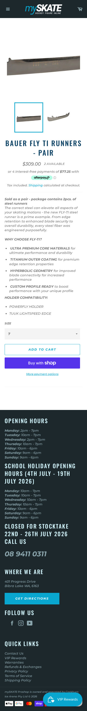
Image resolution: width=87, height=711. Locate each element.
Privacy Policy (16, 671)
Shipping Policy (18, 680)
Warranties (14, 662)
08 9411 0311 (26, 554)
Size (8, 323)
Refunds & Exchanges (23, 667)
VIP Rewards (15, 658)
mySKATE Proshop (17, 691)
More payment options (42, 374)
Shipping (36, 185)
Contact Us (14, 653)
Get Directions (32, 598)
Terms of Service (18, 676)
